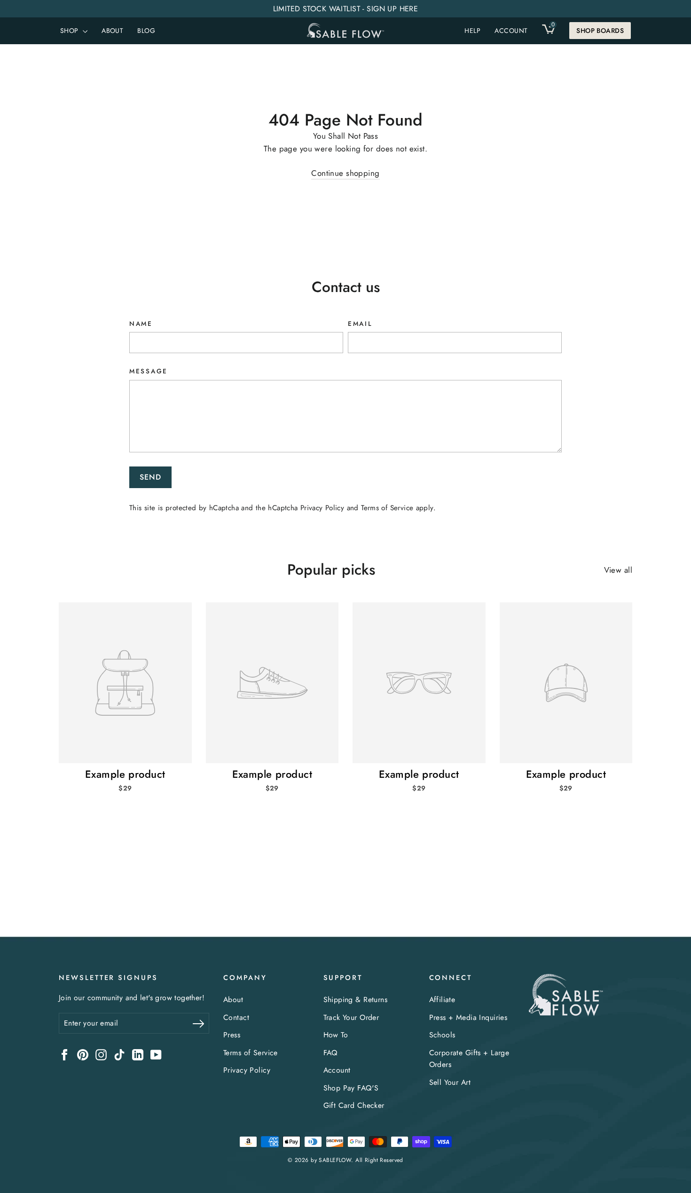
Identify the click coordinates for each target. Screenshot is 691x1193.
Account (337, 1070)
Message (148, 371)
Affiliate (442, 999)
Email (360, 323)
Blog (146, 30)
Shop (70, 30)
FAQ (330, 1052)
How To (335, 1034)
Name (141, 323)
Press (231, 1034)
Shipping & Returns (355, 999)
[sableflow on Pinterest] (82, 1054)
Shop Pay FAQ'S (351, 1087)
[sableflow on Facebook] (64, 1054)
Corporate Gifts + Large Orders (469, 1058)
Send (150, 477)
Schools (442, 1034)
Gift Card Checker (354, 1105)
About (112, 30)
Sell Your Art (450, 1082)
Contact (236, 1017)
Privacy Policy (322, 508)
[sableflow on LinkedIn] (137, 1054)
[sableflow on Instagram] (101, 1054)
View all (618, 570)
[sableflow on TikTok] (119, 1054)
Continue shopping (345, 173)
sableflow (335, 1160)
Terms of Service (387, 508)
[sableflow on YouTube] (156, 1054)
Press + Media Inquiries (468, 1017)
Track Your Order (351, 1017)
